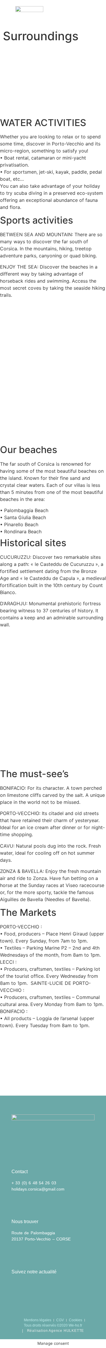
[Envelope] (18, 1286)
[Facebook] (34, 1286)
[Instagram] (50, 1286)
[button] (98, 13)
